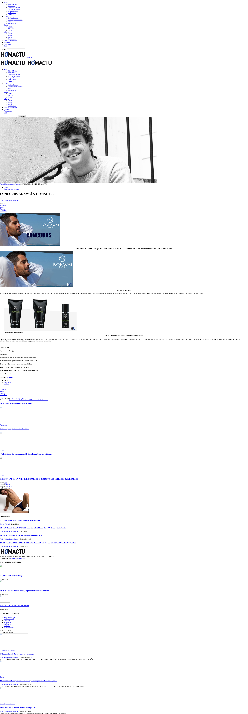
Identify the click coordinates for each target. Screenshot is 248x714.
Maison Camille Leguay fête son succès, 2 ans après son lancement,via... (28, 681)
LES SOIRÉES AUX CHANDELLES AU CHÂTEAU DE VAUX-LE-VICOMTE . (33, 528)
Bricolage (7, 42)
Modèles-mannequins (10, 40)
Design (10, 34)
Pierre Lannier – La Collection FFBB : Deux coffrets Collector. (28, 400)
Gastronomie (12, 39)
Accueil (2, 184)
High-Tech (11, 28)
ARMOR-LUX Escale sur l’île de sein (14, 606)
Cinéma (10, 27)
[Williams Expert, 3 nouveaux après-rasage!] (14, 648)
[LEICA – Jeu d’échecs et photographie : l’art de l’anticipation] (5, 587)
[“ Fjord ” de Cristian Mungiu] (5, 572)
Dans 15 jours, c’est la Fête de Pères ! (14, 429)
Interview (11, 37)
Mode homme (12, 13)
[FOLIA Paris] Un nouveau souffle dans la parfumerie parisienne (26, 454)
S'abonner (9, 486)
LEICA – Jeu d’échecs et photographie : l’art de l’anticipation (24, 591)
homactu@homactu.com (17, 558)
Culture (6, 25)
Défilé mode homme (14, 9)
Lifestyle (6, 32)
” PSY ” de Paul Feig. (17, 398)
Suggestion (8, 622)
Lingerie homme (13, 11)
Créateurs (11, 14)
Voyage (10, 35)
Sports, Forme (12, 23)
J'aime (5, 483)
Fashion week (8, 44)
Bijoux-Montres (12, 4)
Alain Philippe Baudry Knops (9, 200)
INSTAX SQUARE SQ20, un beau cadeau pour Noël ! (21, 535)
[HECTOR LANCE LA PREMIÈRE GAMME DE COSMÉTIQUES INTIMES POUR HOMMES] (11, 473)
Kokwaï (9, 377)
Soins (9, 21)
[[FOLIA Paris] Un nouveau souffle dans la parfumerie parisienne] (11, 448)
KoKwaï (6, 384)
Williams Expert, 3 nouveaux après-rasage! (17, 654)
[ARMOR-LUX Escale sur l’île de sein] (5, 602)
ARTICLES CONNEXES (8, 403)
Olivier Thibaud (5, 524)
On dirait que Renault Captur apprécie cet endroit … (21, 520)
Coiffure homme (13, 18)
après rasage (7, 382)
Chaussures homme (14, 7)
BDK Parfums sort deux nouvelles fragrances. (18, 708)
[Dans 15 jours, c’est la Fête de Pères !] (11, 423)
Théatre (10, 30)
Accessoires (11, 6)
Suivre (8, 484)
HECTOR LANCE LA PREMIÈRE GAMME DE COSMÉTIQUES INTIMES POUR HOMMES (39, 479)
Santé (5, 46)
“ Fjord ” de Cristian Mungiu (12, 576)
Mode (5, 2)
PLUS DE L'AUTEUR (25, 403)
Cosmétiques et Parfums (15, 20)
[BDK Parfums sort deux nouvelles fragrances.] (14, 702)
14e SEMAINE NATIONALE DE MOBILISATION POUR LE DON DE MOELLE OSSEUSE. (38, 543)
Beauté (6, 16)
